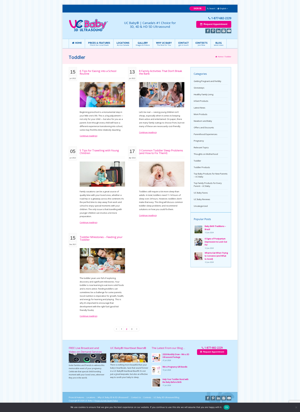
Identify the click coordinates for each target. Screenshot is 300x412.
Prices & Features (76, 397)
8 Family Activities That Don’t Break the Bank (160, 72)
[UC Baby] (88, 30)
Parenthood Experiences (205, 134)
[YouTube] (229, 31)
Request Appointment (215, 24)
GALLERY (143, 43)
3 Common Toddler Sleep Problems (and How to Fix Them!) (161, 152)
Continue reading (88, 135)
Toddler (197, 160)
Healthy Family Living (203, 94)
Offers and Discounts (204, 127)
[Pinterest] (213, 31)
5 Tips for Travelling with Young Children (99, 152)
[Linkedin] (218, 31)
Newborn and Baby (203, 121)
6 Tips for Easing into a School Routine (98, 72)
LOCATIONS (123, 43)
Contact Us (136, 397)
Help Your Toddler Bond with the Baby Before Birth (175, 380)
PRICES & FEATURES (99, 43)
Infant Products (201, 101)
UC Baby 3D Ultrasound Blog (166, 397)
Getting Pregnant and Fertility (207, 81)
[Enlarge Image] (102, 86)
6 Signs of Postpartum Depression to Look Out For (216, 241)
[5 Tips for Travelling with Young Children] (102, 182)
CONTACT (183, 43)
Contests (147, 397)
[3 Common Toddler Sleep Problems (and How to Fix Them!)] (161, 182)
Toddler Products (202, 167)
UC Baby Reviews (202, 199)
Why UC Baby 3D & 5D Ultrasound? (113, 397)
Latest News (199, 107)
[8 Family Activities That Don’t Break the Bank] (161, 103)
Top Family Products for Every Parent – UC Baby (208, 185)
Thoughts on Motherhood (206, 154)
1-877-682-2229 (221, 18)
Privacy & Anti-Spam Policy (106, 400)
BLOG (218, 43)
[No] (296, 407)
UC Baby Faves (201, 192)
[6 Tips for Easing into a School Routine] (102, 103)
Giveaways (199, 87)
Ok (226, 407)
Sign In (197, 8)
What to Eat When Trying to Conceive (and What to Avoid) (216, 255)
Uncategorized (201, 206)
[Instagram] (223, 31)
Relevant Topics (201, 147)
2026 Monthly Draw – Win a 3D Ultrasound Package (175, 355)
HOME (78, 42)
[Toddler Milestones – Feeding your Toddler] (102, 269)
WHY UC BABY (164, 43)
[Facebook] (207, 31)
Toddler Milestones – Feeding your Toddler (101, 238)
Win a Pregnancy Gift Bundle (174, 366)
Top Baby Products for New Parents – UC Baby (211, 175)
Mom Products (200, 114)
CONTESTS (201, 43)
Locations (91, 397)
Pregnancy (199, 140)
